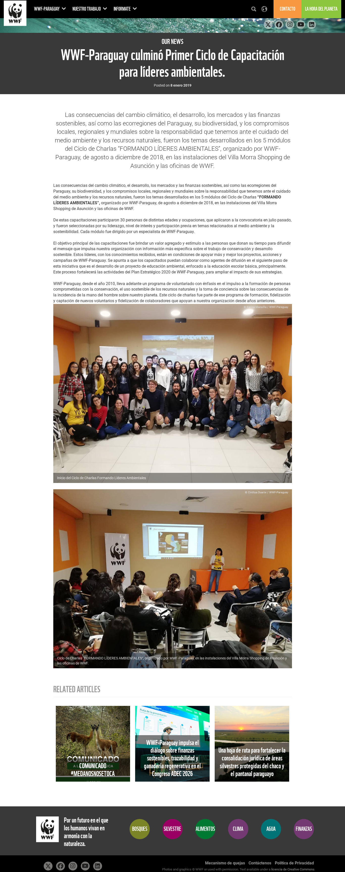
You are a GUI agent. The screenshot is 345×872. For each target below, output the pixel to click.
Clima (238, 829)
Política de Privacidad (294, 863)
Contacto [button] (287, 9)
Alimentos (205, 829)
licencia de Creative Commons (292, 869)
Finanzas (304, 829)
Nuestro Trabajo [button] (87, 9)
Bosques (139, 829)
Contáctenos (260, 863)
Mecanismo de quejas (225, 863)
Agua (271, 829)
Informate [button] (122, 9)
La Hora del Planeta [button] (321, 9)
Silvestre (172, 829)
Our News (172, 41)
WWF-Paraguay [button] (47, 9)
